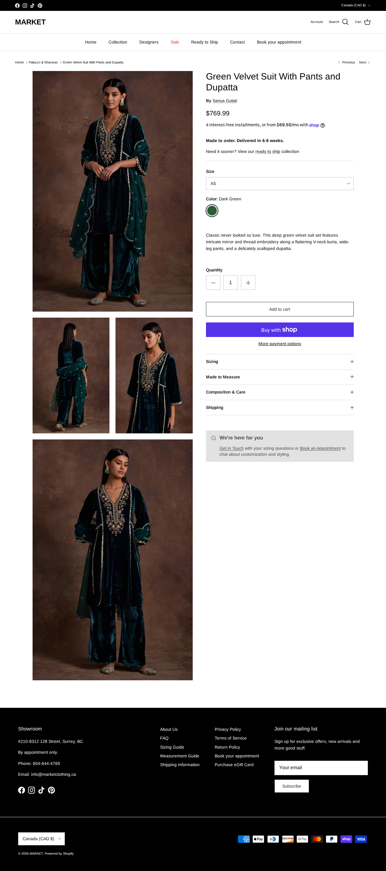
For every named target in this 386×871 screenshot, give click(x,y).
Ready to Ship (204, 42)
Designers (149, 42)
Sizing (212, 361)
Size (210, 171)
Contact (237, 42)
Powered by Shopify (59, 853)
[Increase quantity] (248, 282)
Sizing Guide (172, 747)
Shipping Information (180, 764)
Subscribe (291, 786)
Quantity (214, 269)
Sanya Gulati (225, 100)
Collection (118, 42)
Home (90, 42)
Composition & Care (225, 392)
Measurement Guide (179, 755)
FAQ (164, 738)
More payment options (279, 343)
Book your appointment (279, 42)
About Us (169, 729)
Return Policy (227, 747)
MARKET (36, 853)
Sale (175, 42)
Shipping (214, 407)
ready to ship (267, 151)
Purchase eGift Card (234, 764)
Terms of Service (231, 738)
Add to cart (279, 309)
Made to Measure (223, 376)
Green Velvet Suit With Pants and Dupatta (93, 62)
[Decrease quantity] (213, 282)
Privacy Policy (228, 729)
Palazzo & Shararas (43, 62)
